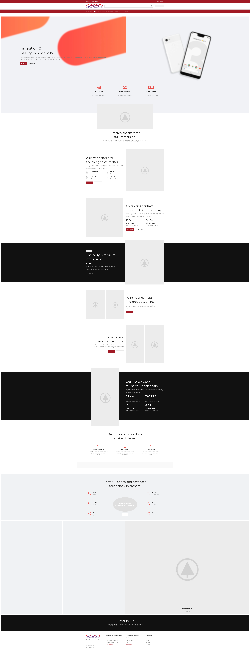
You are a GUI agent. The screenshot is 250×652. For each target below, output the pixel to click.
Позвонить (159, 6)
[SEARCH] (151, 6)
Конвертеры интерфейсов (112, 640)
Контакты (148, 644)
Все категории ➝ (110, 644)
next (126, 514)
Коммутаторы (109, 637)
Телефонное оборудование (132, 637)
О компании (149, 637)
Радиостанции (129, 640)
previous (123, 514)
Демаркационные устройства (113, 642)
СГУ (127, 642)
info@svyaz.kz (91, 647)
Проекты (148, 642)
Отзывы (147, 640)
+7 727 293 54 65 (91, 645)
